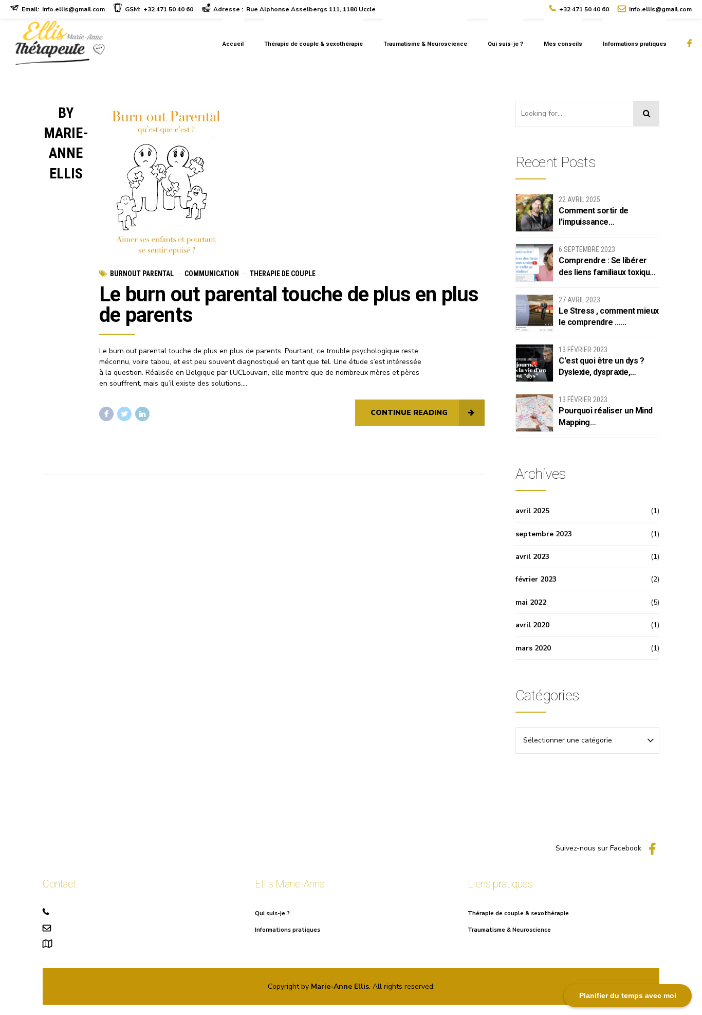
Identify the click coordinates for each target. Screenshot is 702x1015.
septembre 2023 (543, 534)
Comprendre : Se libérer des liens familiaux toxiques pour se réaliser (609, 267)
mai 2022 (530, 602)
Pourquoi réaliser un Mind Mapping (606, 416)
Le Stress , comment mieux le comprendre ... (609, 316)
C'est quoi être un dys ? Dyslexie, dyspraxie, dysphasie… (601, 367)
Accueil (233, 44)
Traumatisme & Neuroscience (425, 44)
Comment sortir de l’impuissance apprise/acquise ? (594, 217)
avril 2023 (532, 556)
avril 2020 (532, 625)
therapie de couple (283, 273)
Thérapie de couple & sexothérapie (313, 44)
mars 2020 (533, 648)
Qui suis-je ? (505, 44)
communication (211, 273)
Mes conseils (563, 44)
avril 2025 (532, 511)
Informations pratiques (635, 44)
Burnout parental (142, 273)
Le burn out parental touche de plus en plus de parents (289, 304)
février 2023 (536, 579)
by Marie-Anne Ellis (66, 143)
